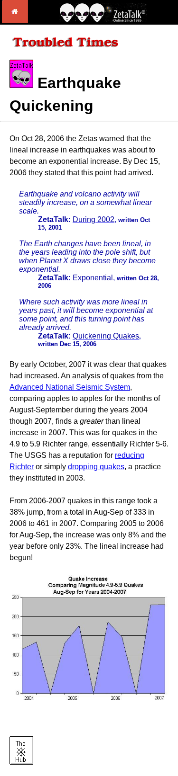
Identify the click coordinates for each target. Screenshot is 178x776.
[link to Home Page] (15, 20)
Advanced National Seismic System (69, 387)
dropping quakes (96, 467)
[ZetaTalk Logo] (103, 20)
